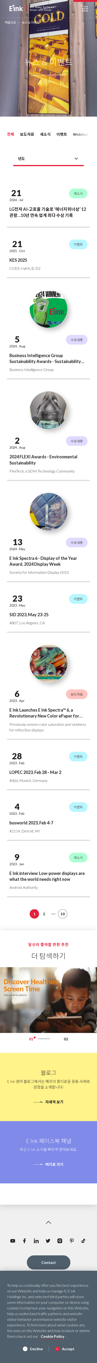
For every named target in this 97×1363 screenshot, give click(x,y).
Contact (48, 1262)
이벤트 (62, 134)
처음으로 (10, 22)
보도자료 (27, 134)
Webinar (80, 134)
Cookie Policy (53, 1336)
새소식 (45, 134)
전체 (10, 134)
